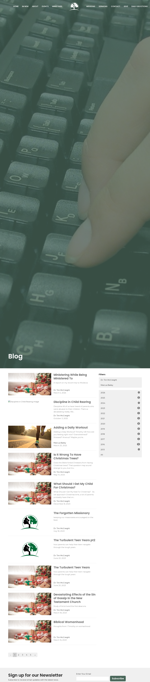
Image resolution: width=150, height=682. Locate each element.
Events (45, 6)
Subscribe (118, 678)
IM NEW (25, 6)
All (102, 455)
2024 (120, 403)
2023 (120, 408)
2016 (120, 444)
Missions (90, 6)
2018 (120, 434)
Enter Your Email (83, 674)
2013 (120, 449)
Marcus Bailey (107, 385)
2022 (120, 413)
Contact (115, 6)
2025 (120, 398)
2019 (120, 429)
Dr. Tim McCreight (109, 380)
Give (126, 6)
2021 (120, 418)
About (35, 6)
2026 (120, 392)
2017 (120, 439)
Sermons (103, 6)
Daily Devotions (139, 6)
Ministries (57, 6)
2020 (120, 424)
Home (16, 6)
